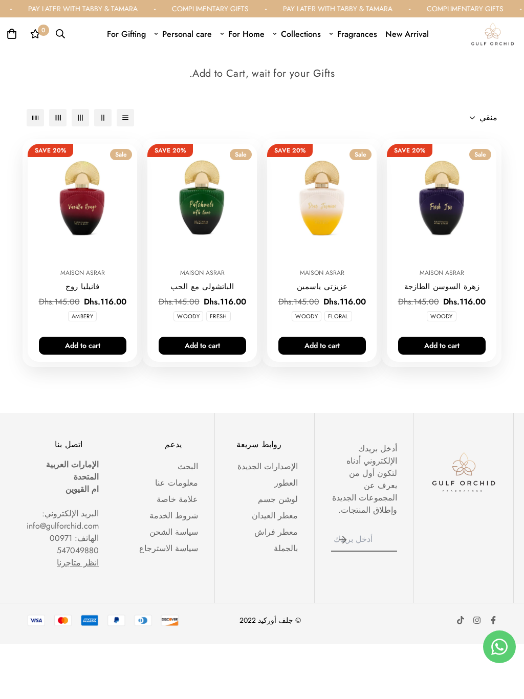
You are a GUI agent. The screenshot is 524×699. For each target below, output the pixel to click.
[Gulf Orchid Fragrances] (493, 34)
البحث (188, 466)
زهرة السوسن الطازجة (441, 286)
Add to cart (442, 345)
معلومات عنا (176, 483)
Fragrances (357, 34)
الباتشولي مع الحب (202, 286)
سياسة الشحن (173, 532)
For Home (246, 34)
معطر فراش (276, 532)
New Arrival (407, 34)
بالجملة (286, 548)
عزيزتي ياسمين (322, 286)
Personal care (187, 34)
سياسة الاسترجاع (168, 548)
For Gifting (126, 34)
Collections (301, 34)
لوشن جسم (278, 499)
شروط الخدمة (173, 515)
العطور (286, 483)
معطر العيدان (275, 515)
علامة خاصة (177, 499)
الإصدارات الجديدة (267, 466)
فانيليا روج (82, 286)
